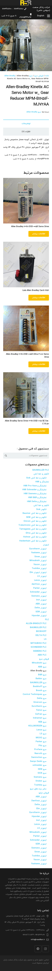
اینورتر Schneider (38, 592)
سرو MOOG (41, 737)
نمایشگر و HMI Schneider (34, 489)
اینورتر (46, 544)
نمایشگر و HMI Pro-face (34, 485)
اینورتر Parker (39, 588)
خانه (47, 75)
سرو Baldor (41, 678)
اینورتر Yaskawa (38, 552)
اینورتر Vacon (40, 564)
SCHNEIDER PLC (38, 647)
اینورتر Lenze (40, 580)
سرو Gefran (40, 714)
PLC (47, 619)
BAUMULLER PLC (40, 470)
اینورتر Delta (40, 607)
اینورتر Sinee (40, 556)
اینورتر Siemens (38, 596)
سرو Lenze (41, 729)
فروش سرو (38, 75)
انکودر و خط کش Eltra (36, 533)
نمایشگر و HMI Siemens (35, 493)
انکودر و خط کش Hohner (34, 537)
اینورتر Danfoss (38, 800)
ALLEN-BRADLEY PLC (36, 623)
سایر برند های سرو (38, 788)
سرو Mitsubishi (39, 662)
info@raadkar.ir (38, 939)
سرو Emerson (40, 702)
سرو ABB (42, 666)
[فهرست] (48, 15)
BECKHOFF (41, 631)
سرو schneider (39, 765)
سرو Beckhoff (39, 686)
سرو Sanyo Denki (38, 761)
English (40, 15)
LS (45, 639)
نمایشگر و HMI (42, 481)
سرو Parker (41, 741)
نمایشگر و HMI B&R (37, 497)
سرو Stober (40, 781)
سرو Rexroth (40, 753)
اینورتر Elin (41, 808)
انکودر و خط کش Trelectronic (32, 525)
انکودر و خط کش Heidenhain (32, 541)
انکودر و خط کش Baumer (34, 513)
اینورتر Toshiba (39, 568)
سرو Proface (40, 749)
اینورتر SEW (40, 611)
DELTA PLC (40, 635)
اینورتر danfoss (39, 584)
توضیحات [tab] (26, 123)
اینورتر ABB (41, 603)
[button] (4, 23)
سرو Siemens (40, 777)
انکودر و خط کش (41, 474)
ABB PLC (42, 655)
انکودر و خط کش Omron (35, 521)
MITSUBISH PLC (38, 643)
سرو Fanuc (41, 710)
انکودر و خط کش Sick (36, 478)
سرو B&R (42, 674)
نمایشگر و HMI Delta (36, 501)
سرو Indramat (39, 718)
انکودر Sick (41, 509)
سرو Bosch (41, 690)
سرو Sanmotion (38, 757)
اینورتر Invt (41, 599)
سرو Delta (41, 698)
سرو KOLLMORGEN (37, 725)
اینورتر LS (41, 576)
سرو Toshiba (40, 785)
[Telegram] (38, 948)
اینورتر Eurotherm (37, 548)
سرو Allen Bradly (33, 112)
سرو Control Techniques (34, 694)
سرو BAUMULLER (38, 682)
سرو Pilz (42, 745)
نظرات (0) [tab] (26, 131)
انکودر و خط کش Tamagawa (32, 529)
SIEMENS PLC (39, 651)
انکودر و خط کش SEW (36, 517)
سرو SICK (42, 773)
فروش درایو (44, 792)
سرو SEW (42, 769)
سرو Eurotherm (39, 706)
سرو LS (43, 733)
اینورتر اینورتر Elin (38, 572)
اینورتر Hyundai (39, 615)
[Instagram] (45, 948)
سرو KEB (42, 722)
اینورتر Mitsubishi (38, 560)
